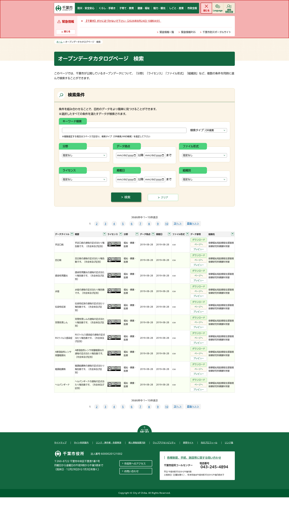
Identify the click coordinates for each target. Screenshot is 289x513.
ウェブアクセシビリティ (164, 443)
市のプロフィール (209, 443)
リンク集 (229, 443)
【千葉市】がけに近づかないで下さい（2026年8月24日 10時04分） (123, 21)
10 (166, 224)
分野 (65, 146)
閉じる (206, 10)
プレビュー (198, 249)
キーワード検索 (72, 121)
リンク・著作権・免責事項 (108, 443)
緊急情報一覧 (167, 32)
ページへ (198, 244)
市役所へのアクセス (135, 463)
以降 (140, 155)
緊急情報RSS (188, 32)
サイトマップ (60, 443)
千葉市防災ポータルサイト (217, 32)
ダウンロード (198, 240)
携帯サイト (188, 443)
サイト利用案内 (81, 443)
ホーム (59, 42)
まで (169, 155)
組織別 (187, 170)
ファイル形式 (191, 146)
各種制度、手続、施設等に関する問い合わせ (194, 457)
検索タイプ (197, 130)
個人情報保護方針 (137, 443)
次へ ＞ (178, 223)
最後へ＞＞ (193, 223)
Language (218, 10)
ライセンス (69, 170)
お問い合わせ (131, 471)
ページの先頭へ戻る (144, 431)
